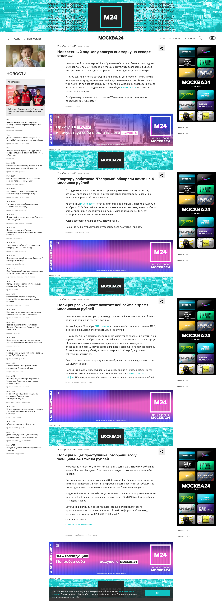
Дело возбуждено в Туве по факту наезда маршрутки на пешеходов (22, 436)
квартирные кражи (82, 232)
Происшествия (84, 46)
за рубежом (24, 143)
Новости (16, 73)
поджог (78, 106)
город (32, 277)
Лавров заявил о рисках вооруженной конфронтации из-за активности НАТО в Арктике (24, 153)
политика (10, 131)
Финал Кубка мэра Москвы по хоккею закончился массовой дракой (23, 179)
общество (10, 372)
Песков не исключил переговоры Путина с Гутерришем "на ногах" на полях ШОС (22, 327)
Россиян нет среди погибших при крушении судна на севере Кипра (21, 192)
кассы (90, 382)
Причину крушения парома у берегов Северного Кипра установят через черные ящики (23, 381)
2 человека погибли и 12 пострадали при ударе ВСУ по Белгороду (23, 246)
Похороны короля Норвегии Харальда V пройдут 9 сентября (24, 259)
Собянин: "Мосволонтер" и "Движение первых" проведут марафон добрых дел (25, 111)
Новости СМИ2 (55, 149)
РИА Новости (128, 87)
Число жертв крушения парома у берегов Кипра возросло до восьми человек (22, 299)
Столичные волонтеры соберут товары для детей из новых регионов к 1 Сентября (24, 411)
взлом (83, 382)
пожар (21, 223)
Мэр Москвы (14, 82)
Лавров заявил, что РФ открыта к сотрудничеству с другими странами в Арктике (23, 124)
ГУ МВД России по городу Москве (79, 524)
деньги (96, 535)
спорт (21, 184)
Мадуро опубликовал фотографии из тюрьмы (23, 448)
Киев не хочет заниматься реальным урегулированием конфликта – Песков (24, 341)
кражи (68, 382)
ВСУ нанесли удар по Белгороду (20, 424)
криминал (69, 106)
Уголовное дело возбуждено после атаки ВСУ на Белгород (22, 205)
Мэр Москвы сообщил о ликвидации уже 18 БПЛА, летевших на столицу (24, 272)
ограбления (79, 535)
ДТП (21, 441)
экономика (19, 131)
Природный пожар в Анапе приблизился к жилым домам (24, 218)
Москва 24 (111, 38)
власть (9, 238)
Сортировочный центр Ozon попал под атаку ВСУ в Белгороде (24, 354)
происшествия (12, 143)
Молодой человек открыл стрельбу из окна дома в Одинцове (23, 285)
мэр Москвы (11, 277)
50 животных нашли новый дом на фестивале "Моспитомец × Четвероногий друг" (22, 396)
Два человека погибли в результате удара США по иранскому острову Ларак (24, 138)
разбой (88, 535)
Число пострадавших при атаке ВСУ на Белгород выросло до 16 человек (24, 166)
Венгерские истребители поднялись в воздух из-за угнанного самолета (23, 313)
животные (10, 402)
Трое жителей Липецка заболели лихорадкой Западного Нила (21, 367)
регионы (22, 172)
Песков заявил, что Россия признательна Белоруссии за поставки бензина (24, 232)
